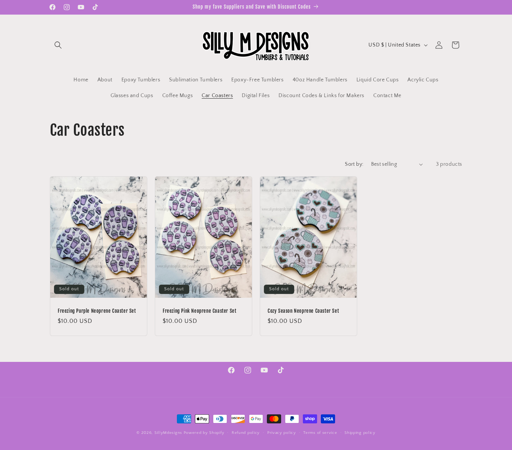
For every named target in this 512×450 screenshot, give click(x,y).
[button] (58, 45)
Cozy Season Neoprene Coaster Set (303, 311)
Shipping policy (360, 432)
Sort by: (354, 164)
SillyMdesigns (168, 432)
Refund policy (246, 432)
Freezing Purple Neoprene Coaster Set (97, 311)
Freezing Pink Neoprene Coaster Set (199, 311)
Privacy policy (281, 432)
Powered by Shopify (204, 432)
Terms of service (320, 432)
